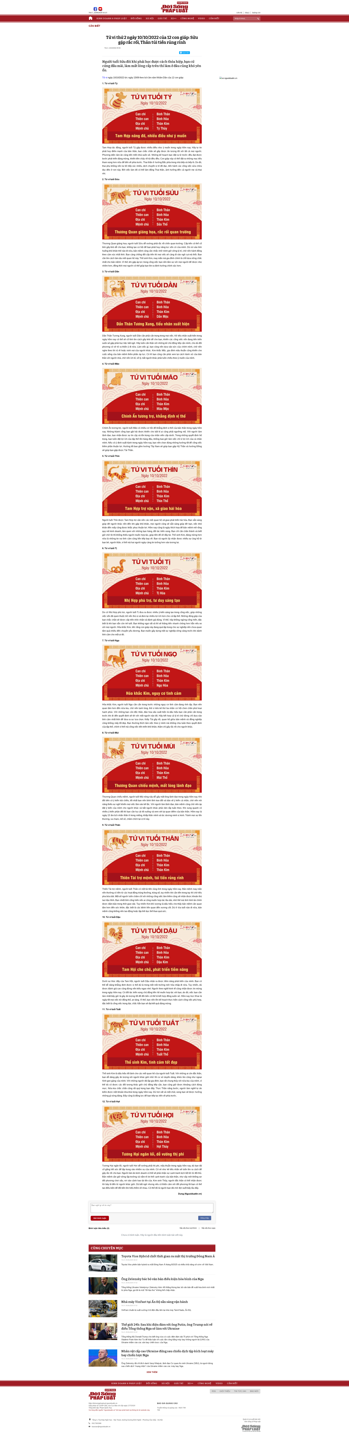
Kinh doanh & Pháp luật (112, 18)
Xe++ (174, 18)
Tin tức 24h (240, 1391)
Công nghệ (187, 18)
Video (201, 18)
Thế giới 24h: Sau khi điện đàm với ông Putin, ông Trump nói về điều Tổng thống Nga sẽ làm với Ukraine (166, 1326)
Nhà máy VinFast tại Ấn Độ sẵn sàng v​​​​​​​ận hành (154, 1302)
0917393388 (96, 1423)
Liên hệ (239, 13)
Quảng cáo (256, 13)
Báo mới (254, 1391)
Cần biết (214, 18)
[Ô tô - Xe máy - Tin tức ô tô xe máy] (228, 78)
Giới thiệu (225, 1391)
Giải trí (162, 18)
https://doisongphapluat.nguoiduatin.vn (103, 1403)
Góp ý (247, 13)
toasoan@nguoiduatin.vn (101, 1427)
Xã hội (150, 18)
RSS (214, 1391)
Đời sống (136, 18)
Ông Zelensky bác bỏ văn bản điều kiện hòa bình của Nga (162, 1279)
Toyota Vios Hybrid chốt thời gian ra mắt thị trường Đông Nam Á (168, 1256)
